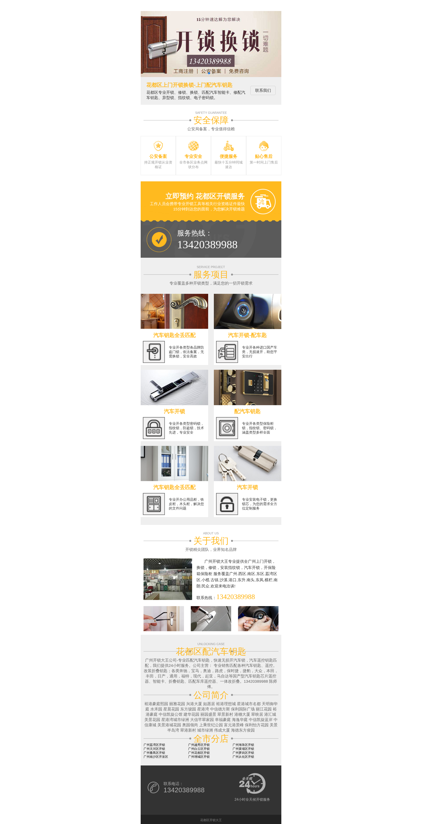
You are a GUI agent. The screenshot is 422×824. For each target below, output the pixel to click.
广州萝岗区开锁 (243, 752)
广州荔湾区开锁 (154, 745)
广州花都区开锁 (199, 752)
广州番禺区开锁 (154, 752)
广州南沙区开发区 (156, 756)
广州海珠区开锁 (243, 745)
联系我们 (263, 90)
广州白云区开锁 (199, 748)
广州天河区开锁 (154, 748)
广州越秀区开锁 (199, 745)
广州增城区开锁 (199, 756)
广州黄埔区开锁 (243, 748)
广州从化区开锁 (243, 756)
